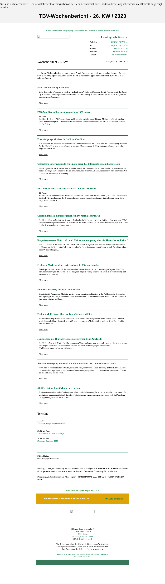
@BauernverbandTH (119, 55)
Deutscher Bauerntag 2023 (47, 441)
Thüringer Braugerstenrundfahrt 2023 (51, 423)
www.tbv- (117, 52)
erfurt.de (124, 52)
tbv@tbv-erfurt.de (120, 48)
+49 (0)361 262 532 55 (118, 45)
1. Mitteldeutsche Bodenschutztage (50, 433)
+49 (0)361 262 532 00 (118, 42)
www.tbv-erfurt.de (114, 499)
